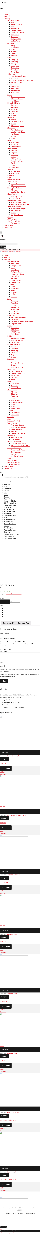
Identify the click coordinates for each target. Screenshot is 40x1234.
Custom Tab (23, 623)
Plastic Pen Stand (10, 524)
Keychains (7, 507)
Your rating (4, 649)
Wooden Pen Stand (10, 538)
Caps (5, 493)
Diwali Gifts (8, 499)
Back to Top (3, 1227)
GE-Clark (2, 1061)
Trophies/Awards (10, 530)
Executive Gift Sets (10, 501)
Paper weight (16, 477)
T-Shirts (6, 526)
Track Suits (17, 875)
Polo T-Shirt (10, 1113)
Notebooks (8, 513)
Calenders (7, 488)
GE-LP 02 (3, 763)
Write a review (3, 588)
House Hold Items (10, 505)
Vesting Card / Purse (11, 534)
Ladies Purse (22, 756)
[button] (7, 1233)
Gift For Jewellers (10, 503)
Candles (6, 491)
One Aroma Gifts (10, 515)
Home (1, 477)
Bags (5, 486)
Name (2, 662)
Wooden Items (9, 536)
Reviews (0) (8, 623)
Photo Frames (8, 522)
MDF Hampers (9, 509)
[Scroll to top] (1, 1229)
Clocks (6, 495)
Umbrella (7, 532)
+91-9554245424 (14, 250)
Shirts (15, 934)
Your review (4, 651)
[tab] (8, 623)
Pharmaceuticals (8, 477)
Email (2, 666)
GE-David (3, 942)
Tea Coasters (8, 528)
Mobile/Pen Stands (10, 511)
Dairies (6, 497)
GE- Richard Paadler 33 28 (8, 1180)
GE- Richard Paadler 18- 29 (8, 1120)
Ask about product (15, 602)
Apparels (7, 484)
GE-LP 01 (3, 823)
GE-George (3, 1001)
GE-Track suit (4, 882)
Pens (5, 517)
